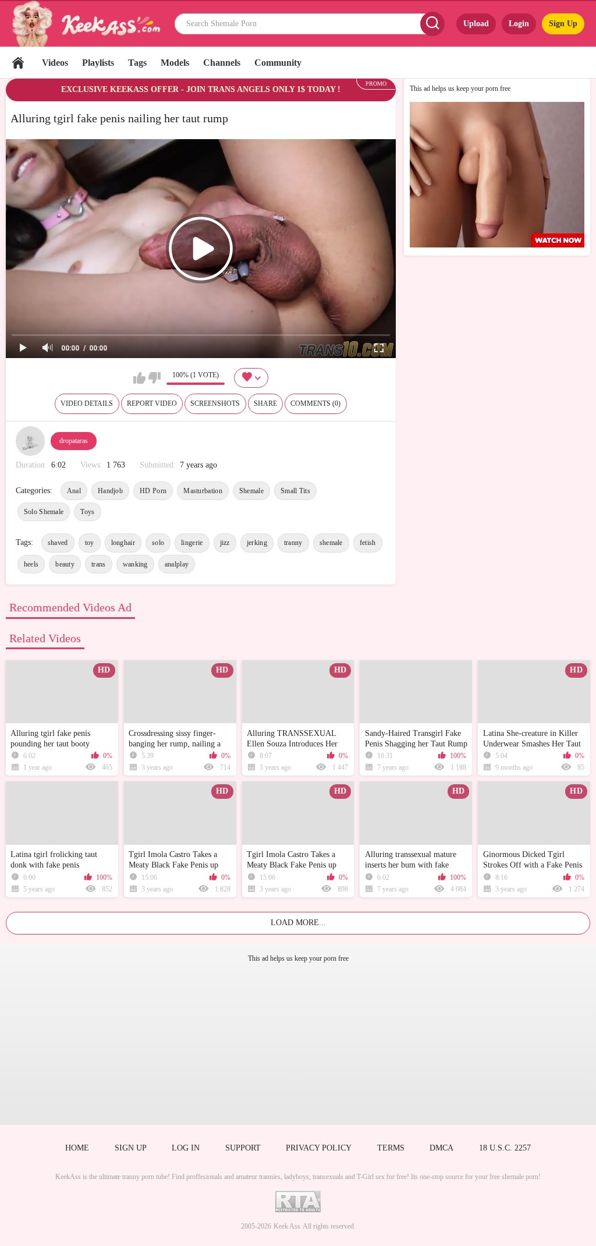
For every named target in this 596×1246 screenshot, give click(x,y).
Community (277, 63)
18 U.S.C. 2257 (505, 1148)
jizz (225, 543)
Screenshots (215, 403)
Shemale (251, 491)
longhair (123, 543)
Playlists (98, 63)
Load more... (298, 922)
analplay (177, 564)
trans (98, 564)
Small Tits (295, 491)
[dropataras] (30, 440)
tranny (293, 543)
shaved (58, 543)
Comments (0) (315, 403)
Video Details (87, 403)
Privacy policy (319, 1148)
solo (158, 543)
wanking (135, 564)
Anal (74, 491)
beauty (64, 564)
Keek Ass (287, 1226)
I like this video (139, 378)
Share (265, 403)
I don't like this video (154, 378)
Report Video (152, 403)
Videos (55, 63)
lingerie (192, 543)
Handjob (110, 491)
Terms (391, 1148)
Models (175, 63)
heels (31, 564)
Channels (221, 63)
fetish (368, 543)
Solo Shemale (44, 512)
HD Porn (153, 491)
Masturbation (202, 491)
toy (89, 543)
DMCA (441, 1148)
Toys (87, 512)
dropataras (73, 441)
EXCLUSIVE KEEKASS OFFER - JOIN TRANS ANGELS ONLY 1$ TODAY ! (200, 89)
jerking (257, 543)
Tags (137, 63)
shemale (331, 543)
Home (18, 62)
